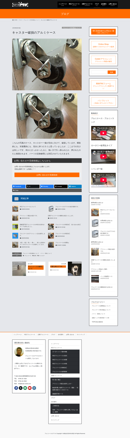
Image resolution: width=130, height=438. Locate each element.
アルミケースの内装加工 (62, 233)
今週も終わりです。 (57, 266)
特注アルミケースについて (28, 206)
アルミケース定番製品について (101, 306)
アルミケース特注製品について (71, 28)
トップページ (18, 334)
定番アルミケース (43, 334)
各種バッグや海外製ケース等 (100, 318)
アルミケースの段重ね (62, 242)
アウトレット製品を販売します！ (62, 383)
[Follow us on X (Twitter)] (21, 388)
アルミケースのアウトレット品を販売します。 (32, 234)
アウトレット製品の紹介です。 (29, 215)
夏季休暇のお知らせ (97, 202)
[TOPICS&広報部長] (75, 268)
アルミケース (27, 255)
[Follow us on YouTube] (30, 388)
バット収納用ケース (106, 276)
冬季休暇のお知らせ (106, 220)
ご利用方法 (55, 406)
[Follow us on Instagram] (34, 388)
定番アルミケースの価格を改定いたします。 (61, 215)
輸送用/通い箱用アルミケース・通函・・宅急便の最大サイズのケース (65, 389)
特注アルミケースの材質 (59, 359)
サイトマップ (81, 334)
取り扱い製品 (56, 380)
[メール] (25, 388)
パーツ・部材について (46, 253)
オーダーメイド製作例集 (59, 352)
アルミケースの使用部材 (59, 371)
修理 (35, 255)
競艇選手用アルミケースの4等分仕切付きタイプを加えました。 (32, 225)
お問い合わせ (70, 334)
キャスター (42, 255)
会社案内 (60, 334)
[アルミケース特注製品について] (19, 268)
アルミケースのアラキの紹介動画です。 (67, 206)
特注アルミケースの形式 (59, 356)
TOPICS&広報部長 (97, 322)
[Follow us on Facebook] (16, 388)
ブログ (53, 334)
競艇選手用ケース (57, 394)
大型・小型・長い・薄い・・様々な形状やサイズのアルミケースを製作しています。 (32, 243)
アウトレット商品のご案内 (99, 269)
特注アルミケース (29, 334)
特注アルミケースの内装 (59, 363)
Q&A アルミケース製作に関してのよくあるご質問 (65, 411)
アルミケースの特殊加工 (59, 367)
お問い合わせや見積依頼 (46, 174)
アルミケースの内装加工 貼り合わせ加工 (68, 224)
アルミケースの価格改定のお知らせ (101, 287)
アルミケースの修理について (35, 267)
